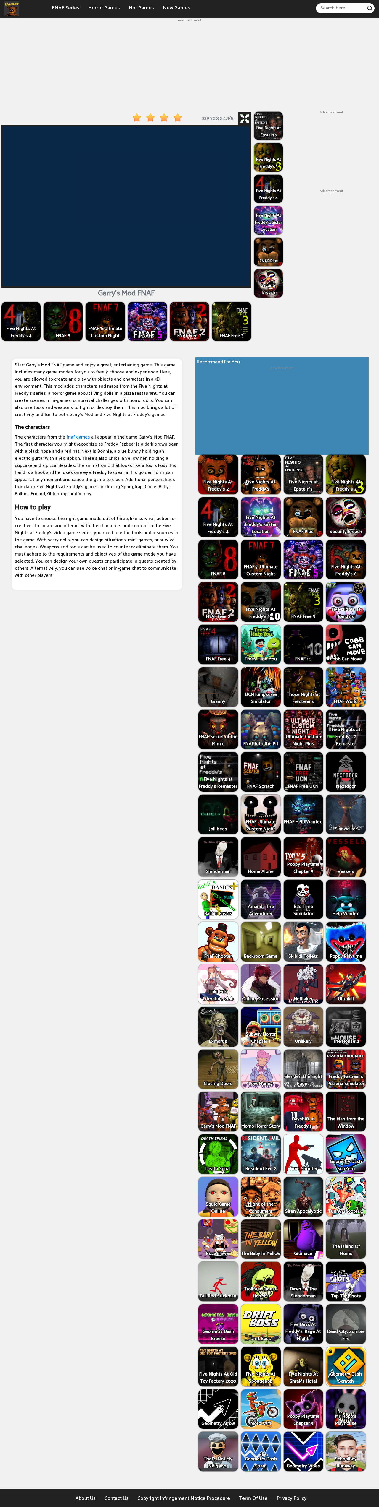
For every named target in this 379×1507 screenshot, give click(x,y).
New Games (176, 8)
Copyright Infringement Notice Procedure (183, 1498)
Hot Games (141, 8)
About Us (86, 1498)
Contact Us (117, 1498)
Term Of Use (253, 1498)
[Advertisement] (189, 64)
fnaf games (78, 437)
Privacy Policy (291, 1498)
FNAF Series (65, 8)
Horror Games (104, 8)
